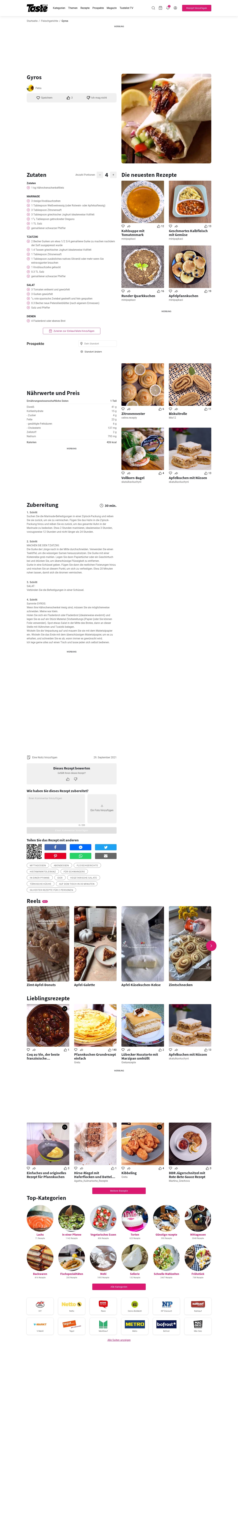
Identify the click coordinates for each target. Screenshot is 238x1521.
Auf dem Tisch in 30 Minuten (77, 884)
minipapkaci (128, 238)
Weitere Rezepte (119, 1191)
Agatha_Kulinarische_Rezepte (91, 1180)
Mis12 (172, 417)
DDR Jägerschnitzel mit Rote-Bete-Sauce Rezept (187, 1175)
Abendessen (61, 865)
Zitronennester (133, 414)
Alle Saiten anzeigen (119, 1340)
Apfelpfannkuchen (183, 296)
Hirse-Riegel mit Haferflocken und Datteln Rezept (94, 1175)
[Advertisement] (119, 48)
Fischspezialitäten (71, 1274)
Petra (38, 88)
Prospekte (98, 8)
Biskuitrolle (178, 414)
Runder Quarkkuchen (138, 296)
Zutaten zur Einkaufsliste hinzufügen (74, 331)
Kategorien (59, 8)
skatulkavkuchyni (131, 481)
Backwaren (40, 1274)
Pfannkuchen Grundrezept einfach (95, 1056)
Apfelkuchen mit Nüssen (188, 478)
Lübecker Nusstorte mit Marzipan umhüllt (139, 1056)
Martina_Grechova (179, 1180)
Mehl (103, 1274)
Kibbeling (129, 1173)
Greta (77, 1062)
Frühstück (198, 1274)
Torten (135, 1234)
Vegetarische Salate (83, 877)
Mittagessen (38, 865)
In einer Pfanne (71, 1234)
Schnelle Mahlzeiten (166, 1274)
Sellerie (135, 1274)
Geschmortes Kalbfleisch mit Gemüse (188, 233)
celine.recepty (129, 417)
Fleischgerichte (49, 20)
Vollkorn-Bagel (132, 478)
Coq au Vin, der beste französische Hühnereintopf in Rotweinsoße (43, 1056)
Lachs (40, 1234)
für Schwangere (74, 871)
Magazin (112, 8)
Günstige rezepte (166, 1234)
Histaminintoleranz (43, 871)
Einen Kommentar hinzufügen (71, 830)
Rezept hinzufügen (196, 8)
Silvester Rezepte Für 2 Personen (51, 890)
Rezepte (85, 8)
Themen (73, 8)
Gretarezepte (128, 1062)
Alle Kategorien (119, 1287)
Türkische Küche (40, 884)
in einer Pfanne (40, 877)
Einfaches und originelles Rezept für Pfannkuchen (46, 1175)
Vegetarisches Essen (103, 1234)
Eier (60, 877)
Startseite (32, 20)
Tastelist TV (126, 8)
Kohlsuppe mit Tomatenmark (132, 233)
